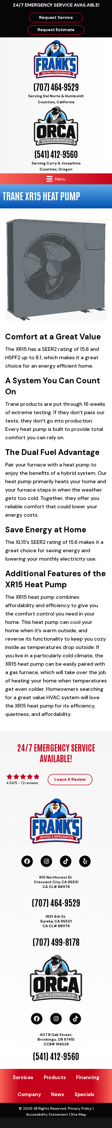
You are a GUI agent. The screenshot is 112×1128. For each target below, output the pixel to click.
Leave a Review (70, 779)
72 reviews (29, 783)
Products (55, 1077)
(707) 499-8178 (56, 941)
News (57, 1094)
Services (23, 1077)
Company (29, 1094)
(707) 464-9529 (55, 86)
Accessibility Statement (47, 1114)
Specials (84, 1094)
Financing (87, 1077)
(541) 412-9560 (55, 153)
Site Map (78, 1114)
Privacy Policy (80, 1108)
